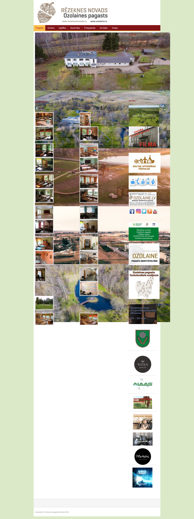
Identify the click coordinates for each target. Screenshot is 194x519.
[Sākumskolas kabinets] (89, 165)
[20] (89, 243)
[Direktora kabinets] (40, 274)
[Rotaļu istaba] (89, 196)
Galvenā (42, 108)
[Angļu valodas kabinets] (44, 319)
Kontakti (103, 27)
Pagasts (39, 27)
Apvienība (75, 27)
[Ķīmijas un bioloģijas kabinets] (44, 165)
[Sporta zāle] (44, 212)
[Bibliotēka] (85, 119)
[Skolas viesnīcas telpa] (44, 227)
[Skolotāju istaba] (89, 133)
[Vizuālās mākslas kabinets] (44, 133)
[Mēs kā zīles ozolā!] (144, 115)
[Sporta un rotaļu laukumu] (44, 303)
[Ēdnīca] (89, 181)
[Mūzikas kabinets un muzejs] (89, 258)
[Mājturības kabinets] (89, 212)
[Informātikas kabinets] (44, 119)
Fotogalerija (89, 27)
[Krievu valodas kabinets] (89, 150)
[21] (44, 258)
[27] (89, 274)
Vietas (115, 27)
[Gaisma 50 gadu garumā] (144, 136)
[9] (44, 181)
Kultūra (51, 27)
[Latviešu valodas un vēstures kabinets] (44, 150)
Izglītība (62, 27)
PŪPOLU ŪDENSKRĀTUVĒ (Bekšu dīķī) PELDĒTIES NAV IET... (142, 41)
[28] (89, 289)
